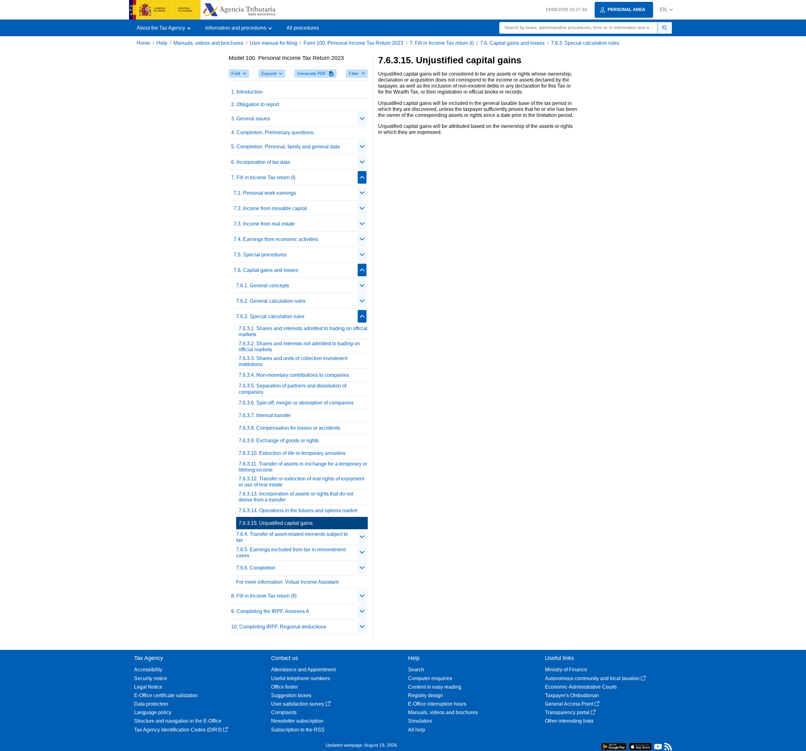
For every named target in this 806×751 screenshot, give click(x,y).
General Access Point (569, 704)
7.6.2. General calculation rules (270, 301)
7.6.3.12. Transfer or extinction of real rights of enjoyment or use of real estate (301, 481)
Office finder (284, 687)
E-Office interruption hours (437, 704)
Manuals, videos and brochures (208, 43)
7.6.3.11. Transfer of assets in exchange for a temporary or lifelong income (303, 467)
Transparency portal (567, 712)
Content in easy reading (434, 687)
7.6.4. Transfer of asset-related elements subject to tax (292, 537)
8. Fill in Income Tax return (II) (264, 596)
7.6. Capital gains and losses (512, 43)
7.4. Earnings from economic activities (276, 239)
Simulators (420, 721)
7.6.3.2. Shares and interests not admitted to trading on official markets (299, 346)
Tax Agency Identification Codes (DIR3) (178, 729)
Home (143, 43)
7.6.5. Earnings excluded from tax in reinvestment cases (291, 552)
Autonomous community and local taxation (592, 678)
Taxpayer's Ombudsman (572, 695)
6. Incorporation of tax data (260, 162)
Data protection (151, 704)
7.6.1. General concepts (262, 285)
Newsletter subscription (297, 721)
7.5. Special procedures (260, 254)
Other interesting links (569, 721)
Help (161, 43)
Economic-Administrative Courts (581, 687)
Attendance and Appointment (303, 669)
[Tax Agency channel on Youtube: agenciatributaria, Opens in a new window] (658, 748)
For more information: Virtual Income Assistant (287, 582)
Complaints (284, 712)
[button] (666, 10)
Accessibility (148, 669)
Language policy (152, 712)
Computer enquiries (430, 678)
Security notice (150, 678)
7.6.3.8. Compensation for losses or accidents (289, 428)
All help (416, 729)
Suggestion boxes (291, 695)
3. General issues (250, 118)
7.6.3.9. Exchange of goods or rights (279, 440)
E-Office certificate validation (166, 695)
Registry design (425, 695)
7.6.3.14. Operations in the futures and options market (298, 510)
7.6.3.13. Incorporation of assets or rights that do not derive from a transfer (296, 496)
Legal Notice (148, 687)
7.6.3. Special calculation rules (585, 43)
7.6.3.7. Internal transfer (265, 415)
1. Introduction (247, 92)
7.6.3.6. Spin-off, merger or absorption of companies (296, 402)
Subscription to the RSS (298, 729)
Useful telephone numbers (300, 678)
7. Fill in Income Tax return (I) (442, 43)
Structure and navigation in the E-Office (177, 721)
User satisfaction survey (297, 704)
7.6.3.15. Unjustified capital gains (276, 523)
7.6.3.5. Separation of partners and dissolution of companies (292, 388)
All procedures (303, 28)
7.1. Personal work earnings (265, 193)
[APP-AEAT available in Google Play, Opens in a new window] (614, 746)
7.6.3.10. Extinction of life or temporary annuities (292, 453)
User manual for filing (273, 43)
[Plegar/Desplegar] (362, 118)
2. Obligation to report (255, 104)
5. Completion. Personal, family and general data (285, 146)
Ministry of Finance (566, 669)
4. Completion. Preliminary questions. (273, 132)
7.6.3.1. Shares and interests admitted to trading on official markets (303, 331)
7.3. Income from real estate (264, 223)
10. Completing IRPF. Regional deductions (278, 626)
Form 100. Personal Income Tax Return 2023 (353, 43)
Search (416, 669)
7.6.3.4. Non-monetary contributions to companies (294, 375)
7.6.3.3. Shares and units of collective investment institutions (293, 361)
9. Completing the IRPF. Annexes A (270, 611)
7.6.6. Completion (255, 567)
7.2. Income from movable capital (270, 208)
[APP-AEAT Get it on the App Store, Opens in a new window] (640, 746)
